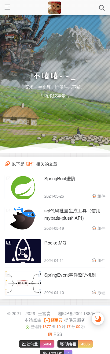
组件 (101, 200)
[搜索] (101, 7)
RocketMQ (55, 246)
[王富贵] (54, 7)
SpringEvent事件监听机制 (70, 278)
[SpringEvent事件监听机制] (23, 287)
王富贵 (44, 317)
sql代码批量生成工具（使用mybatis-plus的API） (72, 218)
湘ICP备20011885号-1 (79, 317)
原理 (101, 296)
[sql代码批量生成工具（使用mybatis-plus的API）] (23, 223)
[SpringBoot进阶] (23, 191)
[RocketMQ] (23, 255)
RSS (57, 338)
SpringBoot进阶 (59, 182)
